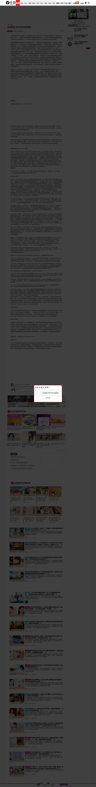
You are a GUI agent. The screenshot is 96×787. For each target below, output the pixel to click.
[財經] (38, 3)
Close (62, 385)
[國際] (46, 3)
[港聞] (22, 3)
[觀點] (34, 3)
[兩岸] (42, 3)
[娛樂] (54, 3)
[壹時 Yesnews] (11, 5)
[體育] (50, 3)
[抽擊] (30, 3)
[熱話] (26, 3)
